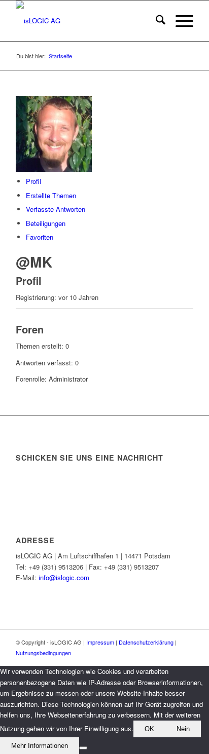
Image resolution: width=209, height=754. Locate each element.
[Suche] (155, 21)
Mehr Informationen (39, 745)
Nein (183, 729)
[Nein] (83, 747)
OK (149, 729)
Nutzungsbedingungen (43, 653)
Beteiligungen (45, 223)
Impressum (100, 642)
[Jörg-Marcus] (54, 169)
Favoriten (39, 237)
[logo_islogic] (87, 21)
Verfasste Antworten (55, 209)
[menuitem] (155, 21)
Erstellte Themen (51, 195)
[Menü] (179, 21)
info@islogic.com (64, 577)
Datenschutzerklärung (146, 642)
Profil (33, 181)
